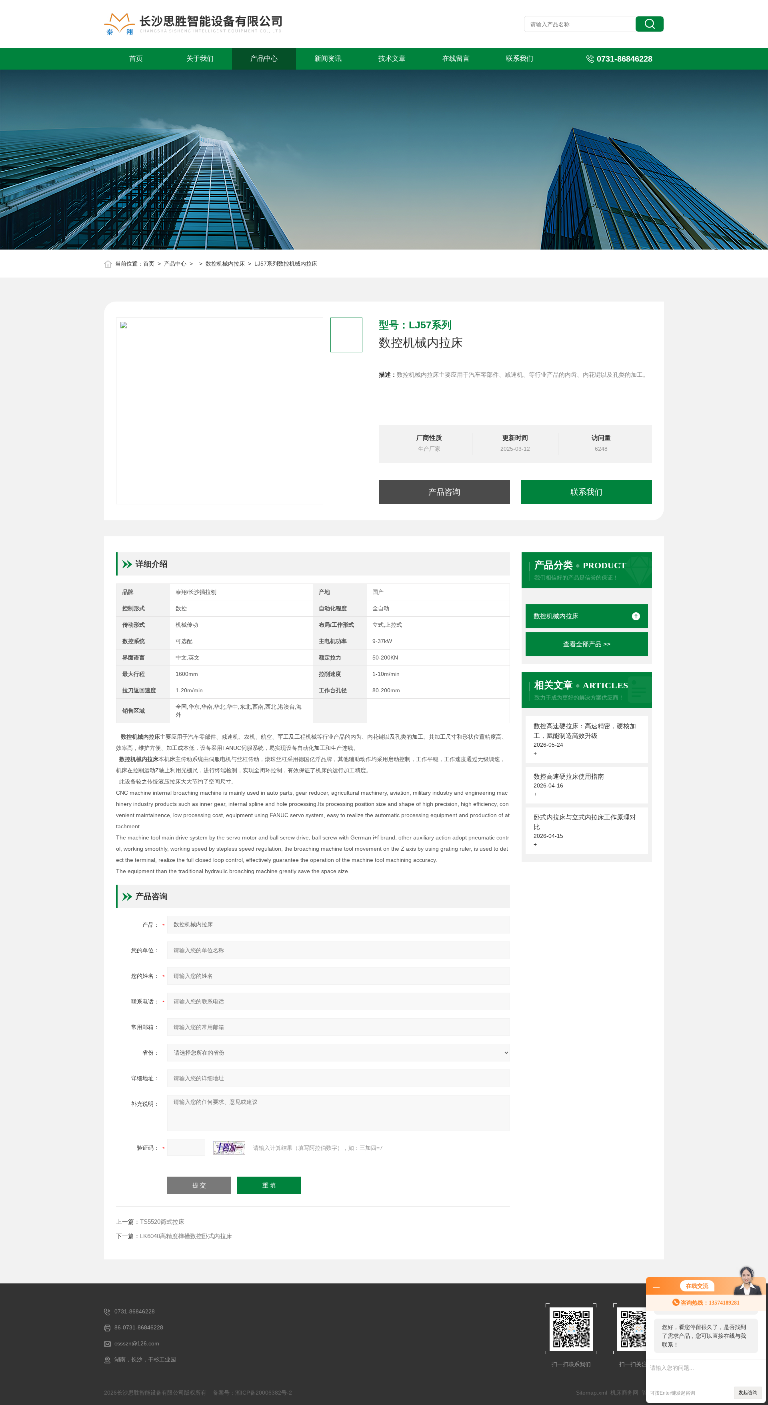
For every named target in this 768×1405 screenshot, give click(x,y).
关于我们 (200, 58)
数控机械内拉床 (225, 263)
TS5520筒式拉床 (162, 1221)
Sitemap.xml (591, 1392)
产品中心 (264, 58)
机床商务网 (624, 1392)
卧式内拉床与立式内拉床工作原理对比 (585, 822)
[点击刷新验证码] (229, 1148)
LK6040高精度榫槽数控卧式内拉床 (186, 1236)
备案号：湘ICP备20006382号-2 (252, 1392)
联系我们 (519, 58)
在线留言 (456, 58)
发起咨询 (748, 1392)
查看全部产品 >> (586, 644)
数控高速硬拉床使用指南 (569, 776)
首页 (136, 58)
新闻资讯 (328, 58)
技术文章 (392, 58)
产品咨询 (444, 492)
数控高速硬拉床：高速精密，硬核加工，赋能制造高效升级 (585, 731)
